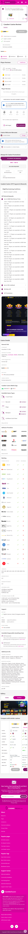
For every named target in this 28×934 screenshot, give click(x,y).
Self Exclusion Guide (5, 920)
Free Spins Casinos (5, 846)
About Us (3, 815)
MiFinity (9, 516)
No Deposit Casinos (5, 843)
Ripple (8, 540)
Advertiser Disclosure (6, 883)
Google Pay (9, 530)
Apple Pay (9, 526)
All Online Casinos (5, 840)
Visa (8, 488)
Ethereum (9, 497)
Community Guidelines (6, 877)
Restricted (21, 31)
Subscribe (23, 796)
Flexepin (9, 554)
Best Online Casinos (5, 860)
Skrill (8, 483)
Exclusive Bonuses (5, 863)
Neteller (8, 474)
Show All (4, 423)
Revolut (8, 521)
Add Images (8, 125)
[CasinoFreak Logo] (2, 2)
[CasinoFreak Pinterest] (16, 926)
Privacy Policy (14, 802)
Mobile (15, 354)
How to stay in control (6, 917)
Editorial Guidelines (5, 874)
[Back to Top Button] (25, 931)
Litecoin (8, 502)
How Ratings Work (5, 880)
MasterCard (9, 469)
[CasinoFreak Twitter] (12, 926)
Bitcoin (8, 464)
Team (2, 819)
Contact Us (3, 822)
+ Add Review (22, 62)
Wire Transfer (10, 493)
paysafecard (9, 479)
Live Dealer (10, 354)
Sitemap (3, 831)
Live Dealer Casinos (5, 849)
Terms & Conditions (19, 801)
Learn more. (22, 639)
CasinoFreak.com (12, 902)
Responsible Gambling (6, 914)
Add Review (22, 125)
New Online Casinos (5, 857)
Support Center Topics (6, 886)
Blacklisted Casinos (5, 866)
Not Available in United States (11, 147)
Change (23, 135)
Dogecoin (9, 507)
